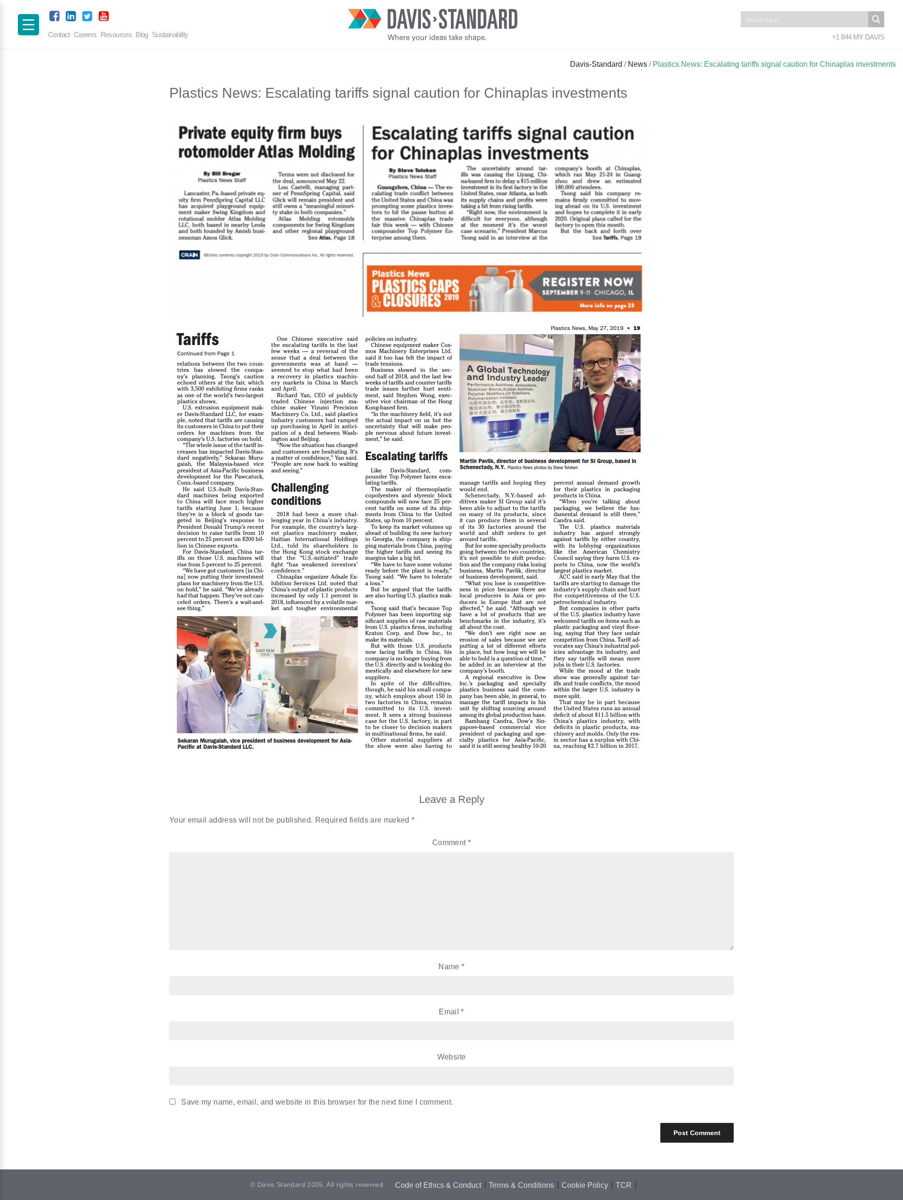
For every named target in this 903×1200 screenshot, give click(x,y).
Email (451, 1012)
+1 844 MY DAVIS (858, 37)
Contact (59, 35)
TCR (624, 1185)
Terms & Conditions (521, 1185)
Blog (141, 35)
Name (451, 967)
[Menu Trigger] (28, 24)
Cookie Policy (585, 1185)
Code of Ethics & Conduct (438, 1185)
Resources (116, 35)
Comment (451, 843)
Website (451, 1057)
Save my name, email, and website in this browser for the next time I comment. (317, 1102)
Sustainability (170, 35)
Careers (85, 35)
